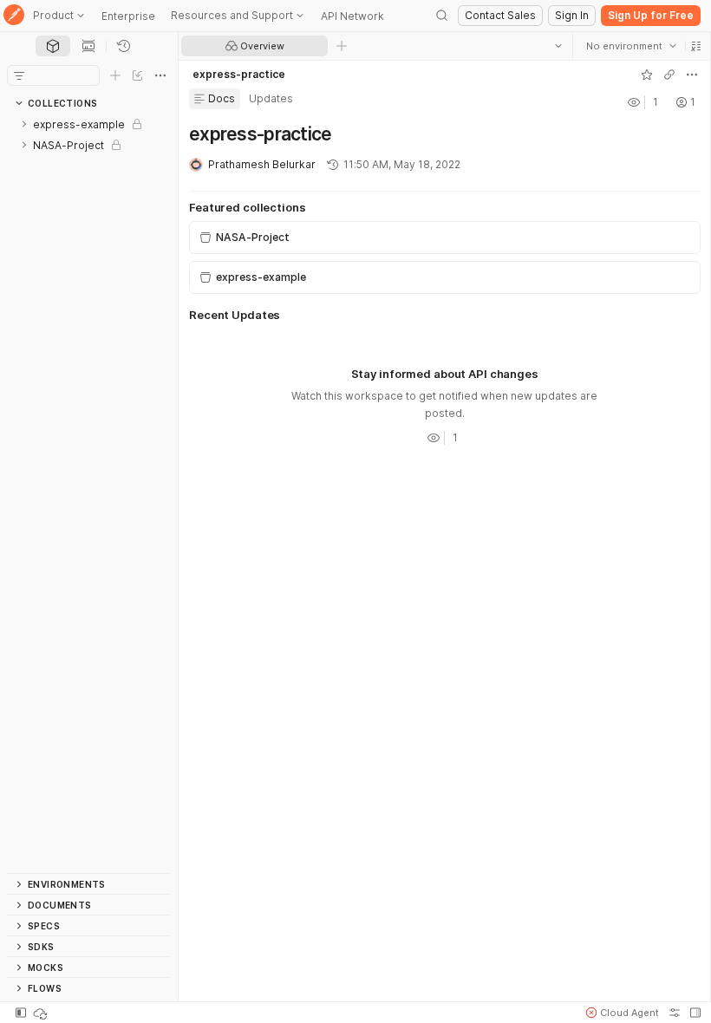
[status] (41, 1012)
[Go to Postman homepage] (13, 16)
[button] (695, 45)
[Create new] (115, 75)
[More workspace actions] (691, 74)
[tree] (89, 493)
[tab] (53, 46)
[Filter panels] (19, 75)
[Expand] (24, 124)
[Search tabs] (557, 46)
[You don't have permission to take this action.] (341, 46)
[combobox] (630, 45)
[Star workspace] (646, 74)
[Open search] (442, 15)
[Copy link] (668, 74)
